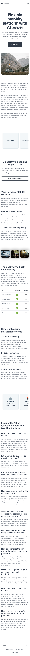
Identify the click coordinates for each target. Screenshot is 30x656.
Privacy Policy (9, 649)
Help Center (15, 652)
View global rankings (15, 178)
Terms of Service (20, 649)
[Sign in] (28, 3)
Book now (15, 44)
